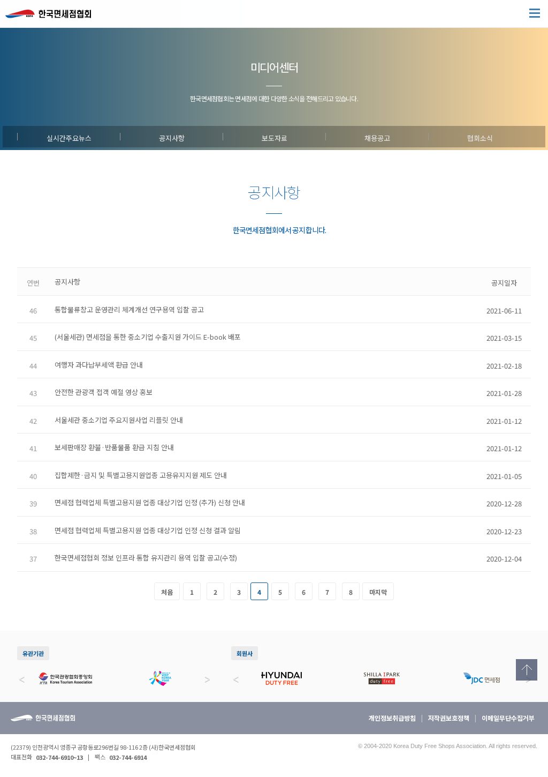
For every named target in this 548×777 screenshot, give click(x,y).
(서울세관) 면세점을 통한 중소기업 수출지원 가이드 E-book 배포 (148, 336)
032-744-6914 (128, 757)
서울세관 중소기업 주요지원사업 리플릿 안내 (119, 419)
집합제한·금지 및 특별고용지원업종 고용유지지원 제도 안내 (141, 475)
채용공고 (377, 136)
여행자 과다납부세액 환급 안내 (99, 364)
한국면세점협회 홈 (53, 16)
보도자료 (274, 136)
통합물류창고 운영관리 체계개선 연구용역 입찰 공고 (129, 309)
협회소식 (480, 136)
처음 (167, 591)
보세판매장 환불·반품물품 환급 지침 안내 (114, 447)
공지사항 (172, 136)
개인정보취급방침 (392, 717)
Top (526, 670)
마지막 (378, 591)
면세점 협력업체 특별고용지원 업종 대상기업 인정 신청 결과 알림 (148, 530)
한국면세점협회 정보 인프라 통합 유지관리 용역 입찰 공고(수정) (146, 557)
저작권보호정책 (448, 717)
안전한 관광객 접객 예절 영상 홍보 (104, 391)
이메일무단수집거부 (508, 717)
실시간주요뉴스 (69, 136)
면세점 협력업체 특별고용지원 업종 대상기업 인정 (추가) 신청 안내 (150, 502)
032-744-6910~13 (59, 757)
